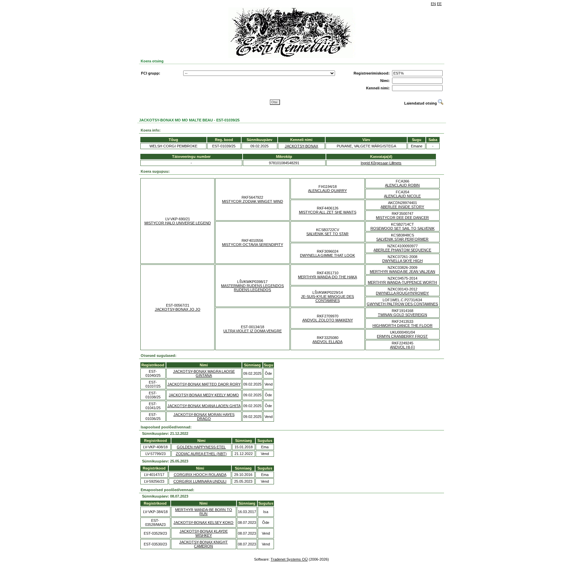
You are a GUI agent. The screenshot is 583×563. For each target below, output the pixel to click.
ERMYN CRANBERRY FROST (402, 336)
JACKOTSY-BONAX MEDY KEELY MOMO (204, 395)
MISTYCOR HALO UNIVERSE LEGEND (177, 223)
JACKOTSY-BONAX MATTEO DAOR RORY (204, 384)
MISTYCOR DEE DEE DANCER (402, 218)
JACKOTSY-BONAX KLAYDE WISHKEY (203, 533)
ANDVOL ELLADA (327, 342)
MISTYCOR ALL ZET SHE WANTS (327, 212)
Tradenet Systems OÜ (289, 559)
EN (433, 4)
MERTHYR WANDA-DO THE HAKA (327, 277)
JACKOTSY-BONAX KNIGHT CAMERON (203, 544)
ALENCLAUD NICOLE (402, 196)
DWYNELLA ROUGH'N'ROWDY (402, 293)
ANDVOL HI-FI (402, 347)
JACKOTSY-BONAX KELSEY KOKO (203, 522)
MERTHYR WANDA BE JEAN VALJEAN (402, 272)
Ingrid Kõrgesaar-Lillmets (381, 163)
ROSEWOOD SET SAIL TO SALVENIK (402, 228)
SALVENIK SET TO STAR (327, 234)
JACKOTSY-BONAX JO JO (177, 309)
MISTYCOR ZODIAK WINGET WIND (252, 201)
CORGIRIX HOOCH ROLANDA (200, 475)
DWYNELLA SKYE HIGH (402, 261)
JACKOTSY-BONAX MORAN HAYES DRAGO (203, 417)
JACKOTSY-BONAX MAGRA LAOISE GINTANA (204, 373)
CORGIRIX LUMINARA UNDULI (199, 481)
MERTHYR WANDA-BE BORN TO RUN (203, 512)
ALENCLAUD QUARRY (327, 191)
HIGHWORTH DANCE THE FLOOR (402, 325)
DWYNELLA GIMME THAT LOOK (327, 255)
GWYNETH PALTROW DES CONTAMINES (402, 304)
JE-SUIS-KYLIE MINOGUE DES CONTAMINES (327, 298)
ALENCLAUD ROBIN (402, 185)
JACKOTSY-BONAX (301, 146)
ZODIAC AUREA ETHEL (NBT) (201, 454)
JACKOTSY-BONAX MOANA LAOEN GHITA (204, 406)
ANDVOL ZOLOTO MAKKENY (327, 320)
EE (439, 4)
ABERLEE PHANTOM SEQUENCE (402, 250)
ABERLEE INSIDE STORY (402, 207)
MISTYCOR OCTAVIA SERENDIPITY (252, 245)
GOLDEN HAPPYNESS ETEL (201, 447)
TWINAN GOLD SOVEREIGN (402, 315)
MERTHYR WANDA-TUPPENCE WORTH (402, 282)
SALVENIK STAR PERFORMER (402, 239)
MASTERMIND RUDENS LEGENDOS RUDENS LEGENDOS (252, 288)
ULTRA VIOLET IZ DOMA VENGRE (252, 331)
